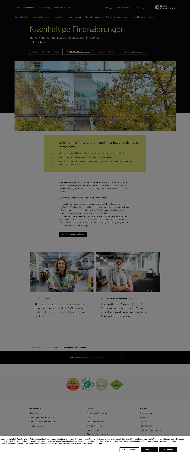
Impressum (97, 443)
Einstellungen (129, 449)
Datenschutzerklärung (83, 443)
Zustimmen (168, 449)
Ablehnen (149, 449)
